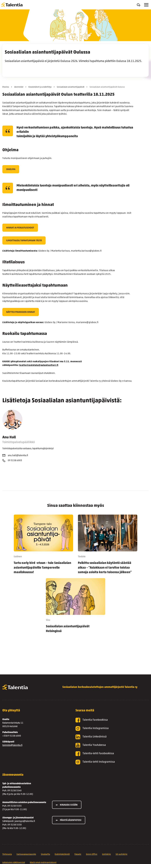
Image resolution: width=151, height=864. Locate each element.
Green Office (91, 854)
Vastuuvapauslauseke (26, 854)
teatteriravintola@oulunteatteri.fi (38, 365)
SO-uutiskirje (121, 854)
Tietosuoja (7, 854)
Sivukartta (45, 854)
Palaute (77, 854)
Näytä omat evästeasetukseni (43, 862)
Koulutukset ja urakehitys (40, 87)
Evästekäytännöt (62, 854)
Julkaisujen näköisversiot (13, 862)
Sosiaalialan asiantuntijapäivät (70, 87)
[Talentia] (12, 5)
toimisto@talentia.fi (12, 745)
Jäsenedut (18, 87)
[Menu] (146, 4)
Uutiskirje (106, 854)
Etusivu (5, 87)
